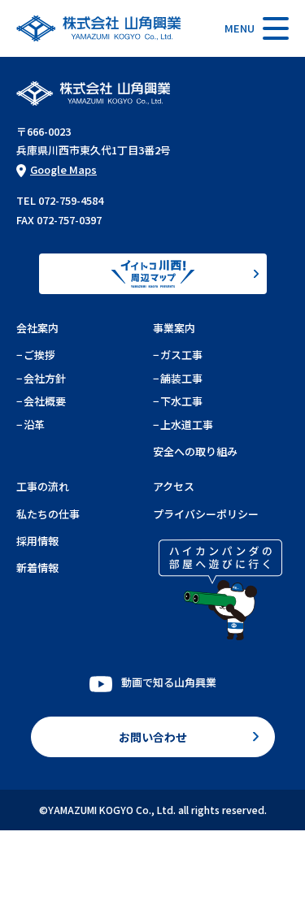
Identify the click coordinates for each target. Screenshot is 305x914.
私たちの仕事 (48, 514)
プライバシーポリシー (206, 514)
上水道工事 (186, 424)
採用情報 (37, 540)
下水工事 (181, 401)
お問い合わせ (153, 737)
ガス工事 (181, 354)
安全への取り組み (195, 451)
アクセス (173, 486)
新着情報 (37, 567)
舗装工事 (181, 378)
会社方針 (45, 378)
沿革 (34, 424)
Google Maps (63, 169)
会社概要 (45, 401)
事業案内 (174, 328)
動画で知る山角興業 (168, 682)
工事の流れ (42, 486)
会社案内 (37, 328)
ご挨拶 (39, 354)
